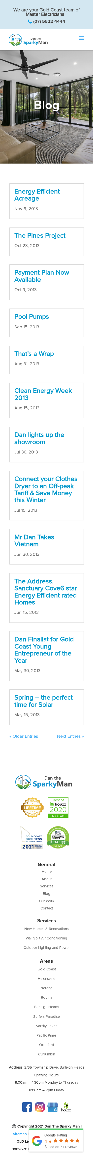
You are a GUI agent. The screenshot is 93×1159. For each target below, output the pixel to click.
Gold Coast (46, 969)
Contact (46, 908)
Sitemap (20, 1134)
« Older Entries (23, 736)
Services (46, 886)
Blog (46, 893)
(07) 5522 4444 (49, 21)
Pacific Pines (46, 1035)
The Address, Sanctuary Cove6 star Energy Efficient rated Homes (45, 591)
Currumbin (46, 1054)
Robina (46, 997)
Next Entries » (70, 736)
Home (47, 871)
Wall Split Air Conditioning (46, 938)
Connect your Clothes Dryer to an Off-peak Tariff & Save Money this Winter (46, 489)
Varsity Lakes (46, 1026)
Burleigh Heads (46, 1007)
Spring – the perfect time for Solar (43, 700)
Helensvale (46, 978)
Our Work (46, 901)
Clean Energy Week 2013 (43, 394)
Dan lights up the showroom (39, 438)
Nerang (46, 988)
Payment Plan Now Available (41, 275)
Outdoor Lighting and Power (47, 947)
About (47, 879)
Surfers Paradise (46, 1016)
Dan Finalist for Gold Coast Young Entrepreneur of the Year (44, 649)
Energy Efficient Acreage (37, 194)
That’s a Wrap (34, 354)
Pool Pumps (31, 316)
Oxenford (46, 1045)
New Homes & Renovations (46, 929)
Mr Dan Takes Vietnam (34, 540)
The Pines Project (39, 235)
